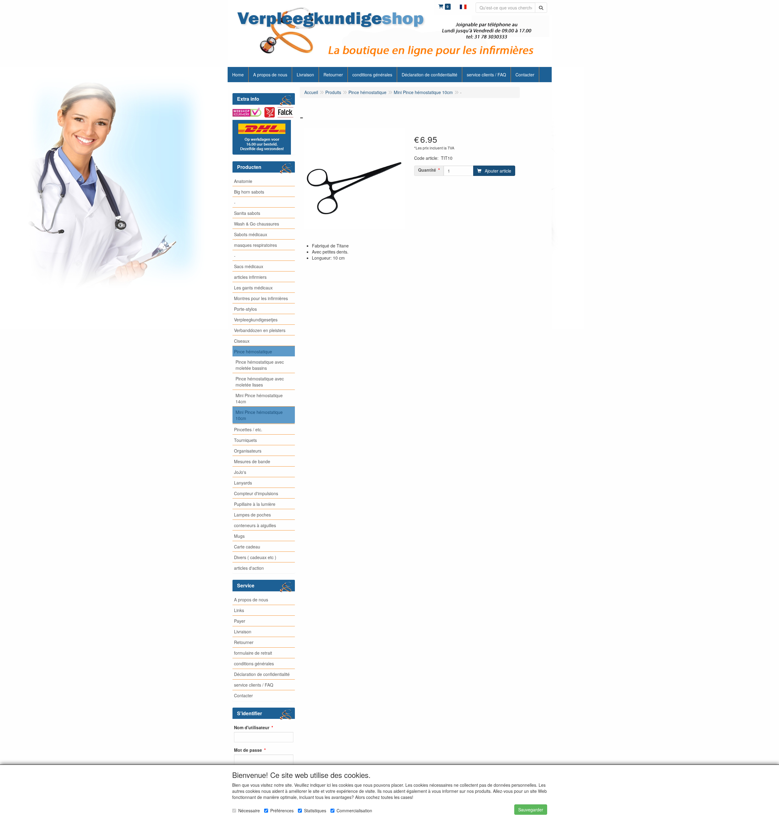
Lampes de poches (252, 515)
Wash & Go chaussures (256, 224)
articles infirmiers (250, 277)
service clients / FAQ (253, 685)
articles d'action (249, 568)
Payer (239, 621)
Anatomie (243, 181)
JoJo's (240, 472)
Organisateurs (247, 451)
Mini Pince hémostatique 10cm (259, 415)
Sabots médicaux (250, 234)
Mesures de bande (252, 461)
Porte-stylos (245, 309)
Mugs (239, 536)
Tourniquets (245, 440)
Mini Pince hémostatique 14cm (259, 398)
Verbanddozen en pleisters (259, 330)
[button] (463, 6)
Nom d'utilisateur (251, 727)
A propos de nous (251, 600)
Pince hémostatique (253, 351)
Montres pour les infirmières (261, 298)
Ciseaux (242, 341)
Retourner (243, 642)
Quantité (427, 170)
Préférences (282, 810)
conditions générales (254, 663)
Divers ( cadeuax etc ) (255, 557)
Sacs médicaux (248, 266)
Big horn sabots (249, 192)
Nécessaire (249, 810)
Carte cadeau (247, 547)
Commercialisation (354, 810)
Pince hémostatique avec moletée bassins (260, 365)
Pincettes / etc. (248, 429)
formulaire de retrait (253, 653)
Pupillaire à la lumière (254, 504)
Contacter (243, 695)
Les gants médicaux (253, 288)
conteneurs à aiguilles (255, 525)
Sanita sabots (247, 213)
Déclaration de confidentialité (262, 674)
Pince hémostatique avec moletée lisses (260, 382)
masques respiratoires (255, 245)
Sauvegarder (530, 810)
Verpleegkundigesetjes (256, 320)
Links (239, 610)
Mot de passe (248, 750)
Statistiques (315, 810)
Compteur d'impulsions (256, 493)
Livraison (242, 631)
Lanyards (243, 483)
